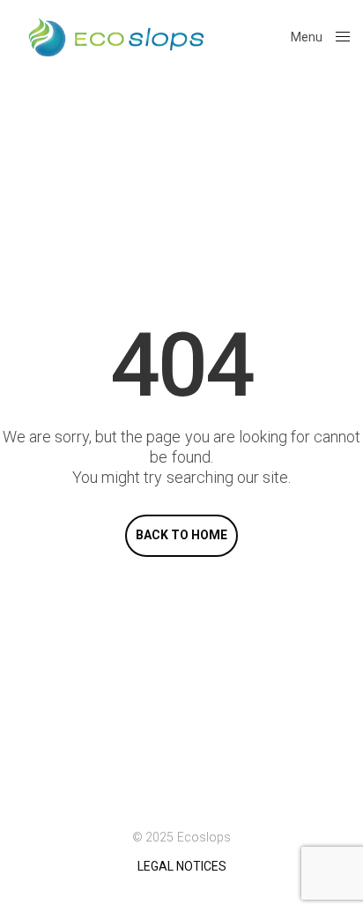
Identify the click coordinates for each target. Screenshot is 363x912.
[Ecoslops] (116, 37)
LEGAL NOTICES (181, 866)
